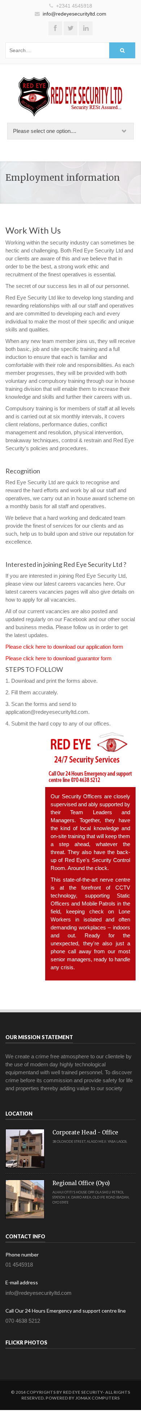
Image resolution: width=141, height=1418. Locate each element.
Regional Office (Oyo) (81, 1183)
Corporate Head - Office (85, 1132)
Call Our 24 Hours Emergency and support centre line (65, 1311)
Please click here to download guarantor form (58, 658)
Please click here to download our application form (64, 647)
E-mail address (21, 1282)
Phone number (22, 1254)
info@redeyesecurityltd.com (74, 14)
